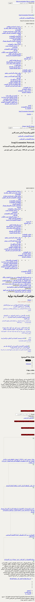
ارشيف (29, 590)
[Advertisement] (17, 169)
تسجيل (24, 126)
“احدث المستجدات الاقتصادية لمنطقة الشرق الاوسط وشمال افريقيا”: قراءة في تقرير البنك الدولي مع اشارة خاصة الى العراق (17, 510)
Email (32, 414)
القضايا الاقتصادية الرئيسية (13, 55)
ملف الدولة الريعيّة (15, 81)
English (29, 114)
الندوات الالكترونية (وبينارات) (9, 97)
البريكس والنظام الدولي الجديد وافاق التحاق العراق (20, 485)
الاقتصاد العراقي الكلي (14, 54)
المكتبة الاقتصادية (26, 107)
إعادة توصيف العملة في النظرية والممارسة (19, 287)
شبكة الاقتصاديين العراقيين (26, 18)
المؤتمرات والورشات (11, 95)
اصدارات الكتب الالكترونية (10, 100)
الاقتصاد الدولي (16, 39)
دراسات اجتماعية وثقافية (14, 26)
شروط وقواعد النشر (15, 60)
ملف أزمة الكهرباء (16, 79)
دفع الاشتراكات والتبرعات (13, 63)
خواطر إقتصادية (26, 89)
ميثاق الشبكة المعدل (15, 68)
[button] (30, 23)
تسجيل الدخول (30, 126)
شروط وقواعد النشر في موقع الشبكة (20, 578)
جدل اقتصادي (27, 87)
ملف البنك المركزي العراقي (13, 86)
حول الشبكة (27, 58)
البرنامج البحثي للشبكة (11, 103)
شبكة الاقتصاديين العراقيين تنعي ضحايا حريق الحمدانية (19, 559)
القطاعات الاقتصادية (15, 38)
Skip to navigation (21, 1)
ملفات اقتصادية (26, 71)
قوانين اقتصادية (26, 70)
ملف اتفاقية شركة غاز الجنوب (12, 84)
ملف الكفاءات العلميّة (15, 82)
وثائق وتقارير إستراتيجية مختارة (12, 31)
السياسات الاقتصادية (15, 36)
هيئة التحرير (17, 65)
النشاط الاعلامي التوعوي (10, 99)
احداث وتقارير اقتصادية (14, 44)
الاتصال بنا (28, 108)
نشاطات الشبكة (26, 92)
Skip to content (30, 1)
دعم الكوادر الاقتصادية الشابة (9, 102)
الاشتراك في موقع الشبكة (13, 62)
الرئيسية (28, 57)
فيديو (29, 105)
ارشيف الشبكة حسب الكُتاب (9, 52)
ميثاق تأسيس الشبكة (15, 66)
